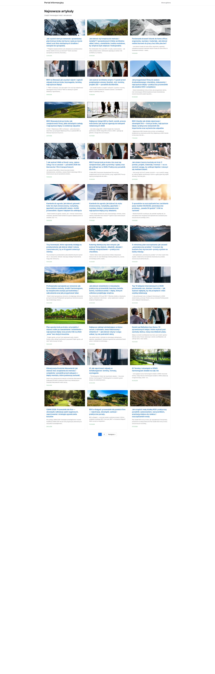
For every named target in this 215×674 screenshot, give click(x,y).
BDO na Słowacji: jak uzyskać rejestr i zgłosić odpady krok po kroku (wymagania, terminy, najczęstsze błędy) (64, 82)
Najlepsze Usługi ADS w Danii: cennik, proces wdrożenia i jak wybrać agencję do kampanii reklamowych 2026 (107, 123)
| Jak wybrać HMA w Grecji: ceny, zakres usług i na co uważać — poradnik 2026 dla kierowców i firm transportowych (63, 164)
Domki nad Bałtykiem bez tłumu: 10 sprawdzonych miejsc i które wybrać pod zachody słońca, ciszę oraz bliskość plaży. (149, 329)
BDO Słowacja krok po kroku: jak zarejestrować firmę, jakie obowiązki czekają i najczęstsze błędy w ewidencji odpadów (64, 123)
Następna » (111, 434)
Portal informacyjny (54, 2)
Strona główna (166, 3)
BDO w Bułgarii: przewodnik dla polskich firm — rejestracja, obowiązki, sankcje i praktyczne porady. (107, 411)
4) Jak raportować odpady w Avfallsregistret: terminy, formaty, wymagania (103, 370)
